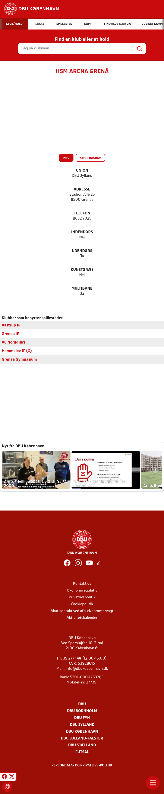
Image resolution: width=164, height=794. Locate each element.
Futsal (82, 752)
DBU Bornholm (82, 711)
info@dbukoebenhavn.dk (87, 669)
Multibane (82, 289)
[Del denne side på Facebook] (4, 777)
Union (82, 171)
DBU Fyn (82, 718)
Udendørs (82, 251)
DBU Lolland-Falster (82, 738)
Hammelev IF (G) (17, 351)
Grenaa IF (10, 334)
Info (66, 158)
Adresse (82, 189)
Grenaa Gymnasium (19, 360)
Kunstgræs (82, 270)
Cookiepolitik (82, 604)
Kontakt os (82, 584)
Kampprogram (90, 158)
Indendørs (82, 232)
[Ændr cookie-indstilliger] (7, 787)
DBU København (82, 731)
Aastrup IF (11, 325)
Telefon (82, 213)
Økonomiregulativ (82, 590)
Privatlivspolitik (82, 597)
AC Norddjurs (13, 342)
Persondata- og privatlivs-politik (82, 765)
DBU (82, 704)
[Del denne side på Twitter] (12, 777)
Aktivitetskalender (82, 618)
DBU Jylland (82, 725)
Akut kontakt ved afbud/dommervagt (82, 611)
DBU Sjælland (82, 745)
